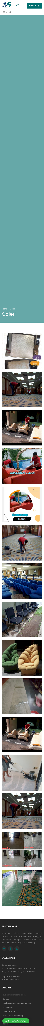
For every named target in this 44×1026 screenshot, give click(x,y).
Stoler (5, 1024)
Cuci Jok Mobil (8, 1011)
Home (5, 308)
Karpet (5, 999)
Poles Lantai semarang (12, 1015)
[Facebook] (10, 948)
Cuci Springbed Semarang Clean (16, 1003)
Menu (8, 12)
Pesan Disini (34, 6)
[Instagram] (16, 948)
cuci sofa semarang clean (14, 995)
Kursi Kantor (7, 1007)
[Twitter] (4, 948)
